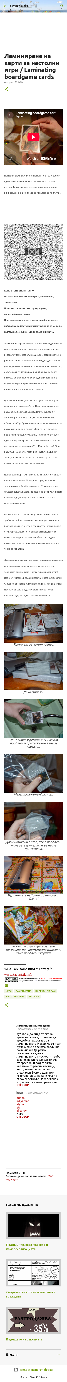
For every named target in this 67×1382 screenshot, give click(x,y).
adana (20, 1097)
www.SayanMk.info (18, 974)
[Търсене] (62, 5)
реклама (34, 996)
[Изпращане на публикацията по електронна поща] (6, 987)
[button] (6, 89)
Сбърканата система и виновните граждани (30, 1294)
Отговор (22, 1085)
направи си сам (45, 991)
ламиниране (23, 991)
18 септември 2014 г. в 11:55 (33, 1029)
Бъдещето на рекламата (24, 1339)
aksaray (21, 1110)
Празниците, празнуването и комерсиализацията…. (27, 1247)
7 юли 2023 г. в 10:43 (37, 1092)
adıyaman (22, 1101)
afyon (20, 1104)
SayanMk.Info (19, 5)
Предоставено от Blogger (35, 1369)
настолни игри (15, 996)
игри (9, 991)
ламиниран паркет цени (33, 1025)
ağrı (18, 1107)
